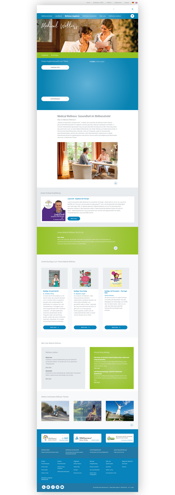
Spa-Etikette (108, 466)
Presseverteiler (44, 470)
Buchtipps (54, 55)
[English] (136, 2)
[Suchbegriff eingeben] (122, 9)
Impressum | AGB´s (98, 2)
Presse (43, 461)
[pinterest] (57, 487)
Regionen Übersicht (127, 461)
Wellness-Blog (76, 466)
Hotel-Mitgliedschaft (95, 450)
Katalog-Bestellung (94, 463)
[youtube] (62, 487)
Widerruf (109, 2)
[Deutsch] (133, 2)
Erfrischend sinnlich (78, 473)
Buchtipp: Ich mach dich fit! (51, 291)
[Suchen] (132, 9)
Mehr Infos (74, 218)
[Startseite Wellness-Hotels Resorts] (57, 9)
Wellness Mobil (45, 450)
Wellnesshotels (46, 16)
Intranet (127, 2)
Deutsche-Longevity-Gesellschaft (47, 478)
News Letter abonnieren (95, 470)
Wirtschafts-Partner (61, 463)
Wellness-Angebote (72, 16)
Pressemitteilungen (45, 463)
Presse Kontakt (44, 466)
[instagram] (53, 487)
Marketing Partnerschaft (72, 450)
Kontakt (132, 487)
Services (92, 461)
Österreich (124, 466)
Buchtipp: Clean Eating (80, 291)
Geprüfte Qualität (109, 463)
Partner (59, 461)
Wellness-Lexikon (109, 470)
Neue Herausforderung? (120, 450)
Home (88, 2)
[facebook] (48, 487)
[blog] (43, 487)
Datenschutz (118, 2)
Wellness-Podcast (77, 463)
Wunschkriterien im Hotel (111, 473)
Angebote (44, 55)
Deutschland (124, 463)
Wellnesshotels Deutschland (63, 471)
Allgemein (76, 461)
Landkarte (58, 16)
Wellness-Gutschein (89, 16)
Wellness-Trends (44, 473)
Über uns (102, 16)
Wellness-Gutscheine (94, 466)
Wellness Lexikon (115, 16)
